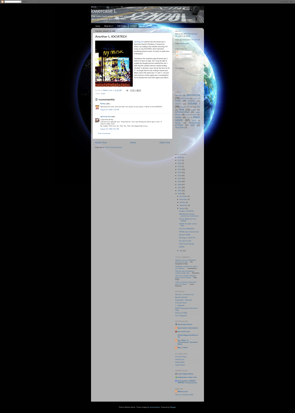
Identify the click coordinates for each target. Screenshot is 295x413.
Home (98, 26)
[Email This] (131, 90)
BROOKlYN (193, 95)
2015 (180, 163)
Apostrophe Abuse (185, 324)
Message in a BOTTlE (187, 238)
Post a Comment (104, 133)
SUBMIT (133, 26)
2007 (180, 188)
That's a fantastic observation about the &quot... (186, 283)
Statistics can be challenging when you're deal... (185, 261)
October (183, 202)
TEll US (196, 40)
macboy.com (179, 359)
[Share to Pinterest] (140, 90)
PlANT (194, 120)
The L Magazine (181, 316)
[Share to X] (135, 90)
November (184, 199)
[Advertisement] (185, 141)
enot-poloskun (155, 407)
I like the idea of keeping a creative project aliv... (184, 272)
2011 (180, 175)
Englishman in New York (187, 377)
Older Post (164, 142)
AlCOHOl (178, 95)
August (182, 208)
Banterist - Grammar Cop (184, 294)
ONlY (188, 117)
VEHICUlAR (179, 127)
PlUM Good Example (186, 244)
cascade (195, 98)
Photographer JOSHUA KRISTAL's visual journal (187, 382)
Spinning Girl (138, 42)
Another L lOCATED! (186, 211)
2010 (180, 178)
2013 (180, 169)
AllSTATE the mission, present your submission (189, 215)
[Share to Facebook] (138, 90)
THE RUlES (121, 26)
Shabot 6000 (179, 362)
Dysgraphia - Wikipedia (183, 300)
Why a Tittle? (183, 347)
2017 (180, 160)
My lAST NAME (184, 235)
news (194, 115)
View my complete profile (184, 395)
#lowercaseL (184, 43)
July (181, 251)
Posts (180, 52)
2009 (180, 181)
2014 (180, 166)
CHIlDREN (191, 101)
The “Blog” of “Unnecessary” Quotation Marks (188, 342)
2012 (180, 172)
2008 (180, 185)
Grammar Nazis (181, 303)
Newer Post (101, 142)
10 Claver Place (181, 357)
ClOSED (178, 104)
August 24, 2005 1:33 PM (109, 110)
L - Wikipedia (179, 305)
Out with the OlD (185, 241)
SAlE (192, 125)
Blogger (173, 407)
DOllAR (181, 247)
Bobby (103, 104)
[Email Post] (127, 90)
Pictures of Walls (181, 313)
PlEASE (178, 123)
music (103, 93)
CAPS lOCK (184, 98)
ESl (191, 107)
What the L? (108, 26)
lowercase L (104, 11)
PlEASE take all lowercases (189, 232)
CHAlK (178, 101)
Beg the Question (181, 297)
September (184, 205)
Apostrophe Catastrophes (188, 328)
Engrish (183, 107)
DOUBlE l (194, 103)
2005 (180, 193)
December (184, 196)
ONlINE (178, 117)
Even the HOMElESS (186, 229)
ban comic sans (184, 331)
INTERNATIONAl (182, 112)
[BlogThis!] (133, 90)
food (181, 109)
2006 (180, 190)
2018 (180, 157)
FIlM (198, 107)
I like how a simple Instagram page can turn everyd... (185, 276)
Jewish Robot (180, 365)
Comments (182, 56)
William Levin (182, 391)
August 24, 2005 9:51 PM (109, 129)
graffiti (193, 110)
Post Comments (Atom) (113, 147)
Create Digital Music (185, 374)
